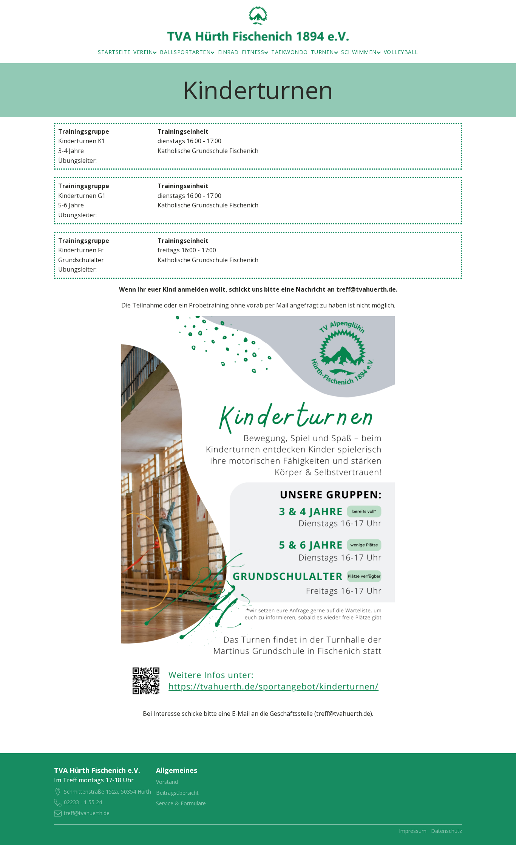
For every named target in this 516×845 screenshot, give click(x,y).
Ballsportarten (185, 52)
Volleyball (401, 52)
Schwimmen (359, 52)
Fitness (253, 52)
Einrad (228, 52)
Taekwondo (289, 52)
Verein (143, 52)
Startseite (114, 52)
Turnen (322, 52)
